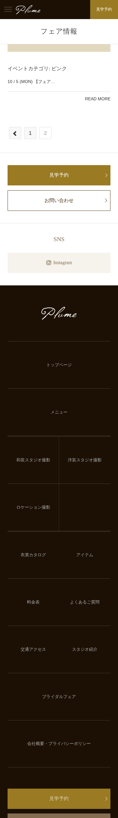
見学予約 (104, 9)
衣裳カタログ (33, 555)
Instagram (62, 262)
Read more (97, 98)
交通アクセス (33, 649)
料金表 (33, 602)
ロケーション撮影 (33, 507)
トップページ (59, 365)
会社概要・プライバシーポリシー (59, 743)
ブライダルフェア (59, 696)
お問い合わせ (59, 200)
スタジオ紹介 (84, 649)
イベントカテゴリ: (37, 68)
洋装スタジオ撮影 (85, 460)
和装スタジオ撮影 (33, 460)
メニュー (59, 412)
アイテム (84, 555)
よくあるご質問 (85, 602)
